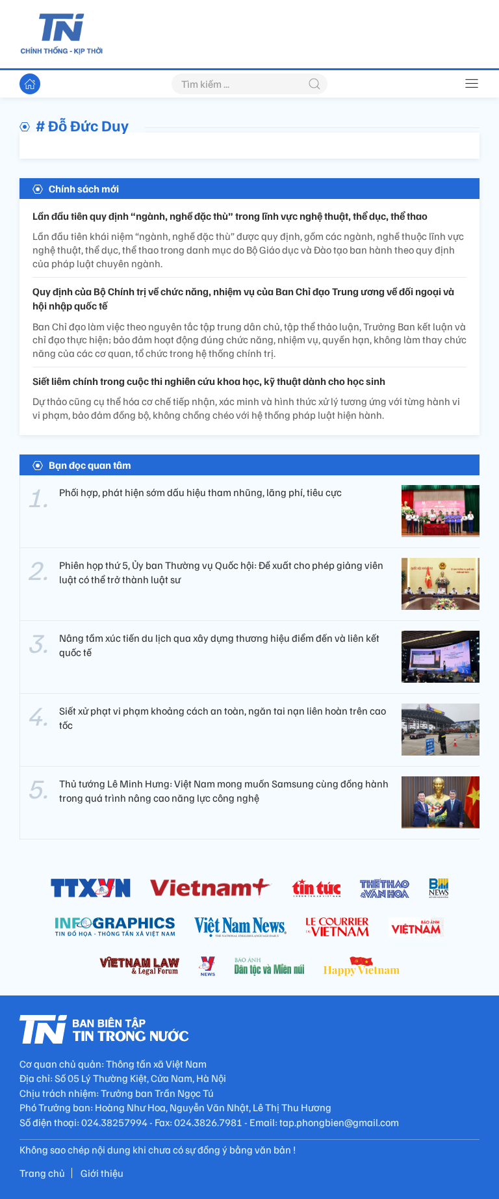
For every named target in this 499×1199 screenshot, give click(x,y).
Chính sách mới (84, 188)
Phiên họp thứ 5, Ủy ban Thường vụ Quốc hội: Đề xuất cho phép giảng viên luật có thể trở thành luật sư (221, 572)
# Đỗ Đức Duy (82, 125)
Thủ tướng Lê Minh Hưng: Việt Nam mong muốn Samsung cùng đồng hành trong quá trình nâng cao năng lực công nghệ (224, 790)
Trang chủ (42, 1173)
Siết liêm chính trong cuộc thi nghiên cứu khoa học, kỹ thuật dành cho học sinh (208, 381)
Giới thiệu (102, 1173)
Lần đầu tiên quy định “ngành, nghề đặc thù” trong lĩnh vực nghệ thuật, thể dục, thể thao (230, 215)
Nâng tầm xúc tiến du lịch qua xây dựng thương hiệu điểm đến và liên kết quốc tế (219, 645)
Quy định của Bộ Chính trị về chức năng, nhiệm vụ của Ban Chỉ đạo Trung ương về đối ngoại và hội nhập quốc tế (243, 298)
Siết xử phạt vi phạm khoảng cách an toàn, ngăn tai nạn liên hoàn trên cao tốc (222, 717)
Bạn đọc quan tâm (90, 464)
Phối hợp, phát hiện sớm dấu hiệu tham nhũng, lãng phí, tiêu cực (200, 492)
